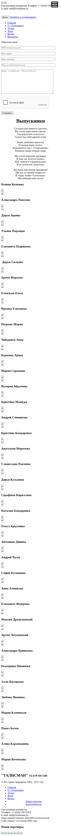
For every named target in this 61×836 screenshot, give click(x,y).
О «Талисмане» (16, 25)
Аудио (11, 28)
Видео (11, 34)
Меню (5, 17)
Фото (10, 31)
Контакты (13, 36)
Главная (12, 22)
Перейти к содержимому (23, 17)
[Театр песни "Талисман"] (2, 3)
